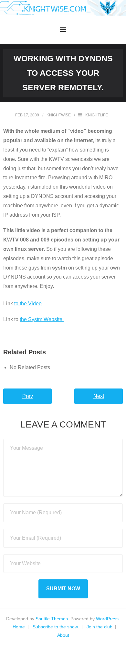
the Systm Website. (42, 319)
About (63, 635)
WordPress (107, 618)
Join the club (99, 626)
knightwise (59, 115)
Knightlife (96, 115)
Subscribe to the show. (56, 626)
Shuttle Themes (52, 618)
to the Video (28, 303)
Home (19, 626)
